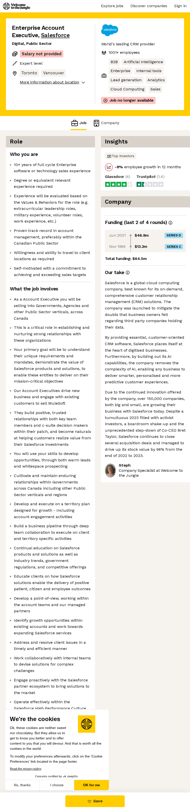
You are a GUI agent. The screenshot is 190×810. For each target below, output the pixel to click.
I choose (57, 785)
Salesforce (55, 35)
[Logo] (16, 6)
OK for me (91, 785)
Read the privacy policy (25, 769)
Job (83, 122)
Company (110, 122)
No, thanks (22, 785)
